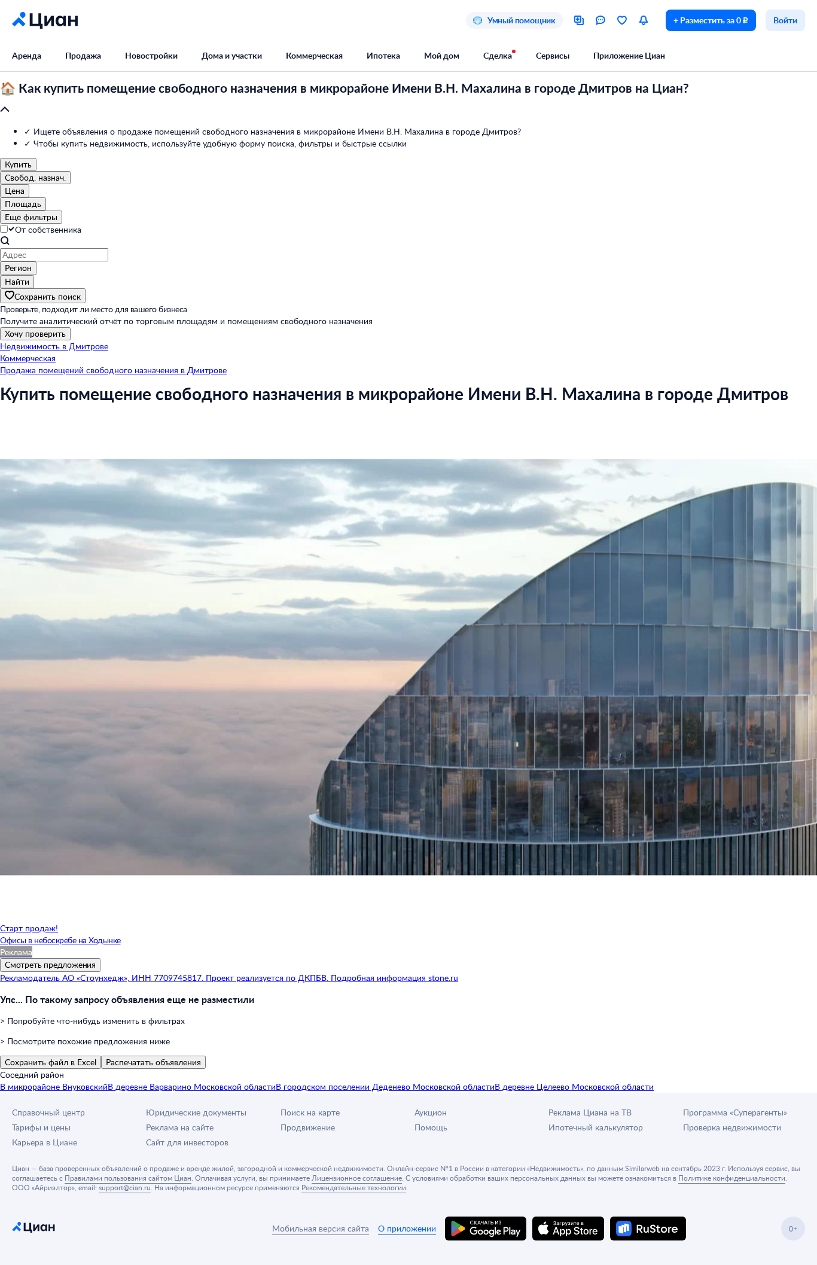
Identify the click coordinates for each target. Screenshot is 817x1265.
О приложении (407, 1228)
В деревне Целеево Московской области (574, 1086)
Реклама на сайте (180, 1127)
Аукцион (430, 1112)
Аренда (26, 55)
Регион (18, 267)
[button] (408, 99)
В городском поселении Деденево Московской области (385, 1086)
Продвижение (308, 1127)
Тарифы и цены (41, 1127)
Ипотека (383, 55)
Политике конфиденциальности (731, 1177)
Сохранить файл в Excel (50, 1062)
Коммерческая (314, 55)
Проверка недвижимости (732, 1127)
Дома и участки (232, 55)
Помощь (430, 1127)
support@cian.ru (125, 1187)
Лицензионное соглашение (357, 1177)
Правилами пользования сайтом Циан (128, 1177)
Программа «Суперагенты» (735, 1112)
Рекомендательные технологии (353, 1187)
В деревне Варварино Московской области (192, 1086)
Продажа (83, 55)
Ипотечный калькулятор (595, 1127)
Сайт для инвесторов (187, 1142)
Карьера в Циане (44, 1142)
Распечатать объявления (153, 1062)
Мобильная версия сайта (320, 1228)
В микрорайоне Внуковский (54, 1086)
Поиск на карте (310, 1112)
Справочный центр (48, 1112)
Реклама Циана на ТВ (590, 1112)
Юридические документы (196, 1112)
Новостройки (151, 55)
